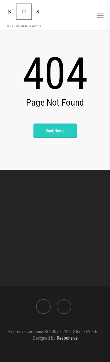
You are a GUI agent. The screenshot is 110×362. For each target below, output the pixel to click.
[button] (100, 15)
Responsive (67, 338)
